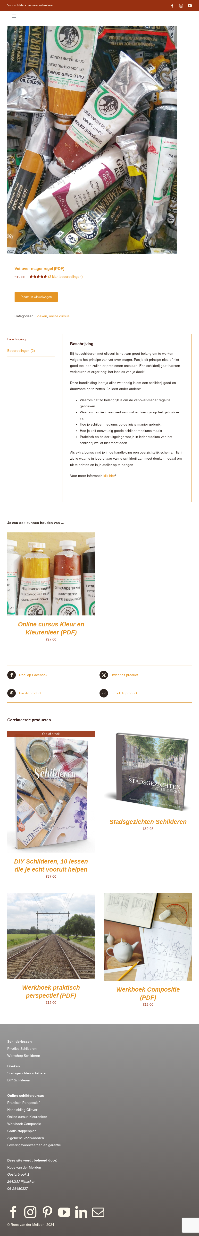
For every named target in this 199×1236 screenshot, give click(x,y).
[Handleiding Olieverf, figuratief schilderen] (99, 140)
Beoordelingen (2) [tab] (21, 351)
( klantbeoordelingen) (65, 277)
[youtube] (190, 6)
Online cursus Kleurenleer (27, 1117)
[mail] (98, 1212)
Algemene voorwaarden (25, 1138)
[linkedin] (81, 1212)
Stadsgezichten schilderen (27, 1073)
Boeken (41, 316)
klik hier (109, 476)
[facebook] (172, 6)
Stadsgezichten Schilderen (148, 821)
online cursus (59, 316)
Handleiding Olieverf (22, 1110)
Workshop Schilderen (23, 1056)
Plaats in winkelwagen (36, 297)
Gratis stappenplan (21, 1131)
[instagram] (181, 6)
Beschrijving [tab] (16, 339)
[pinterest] (47, 1212)
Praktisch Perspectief (23, 1103)
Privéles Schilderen (22, 1048)
